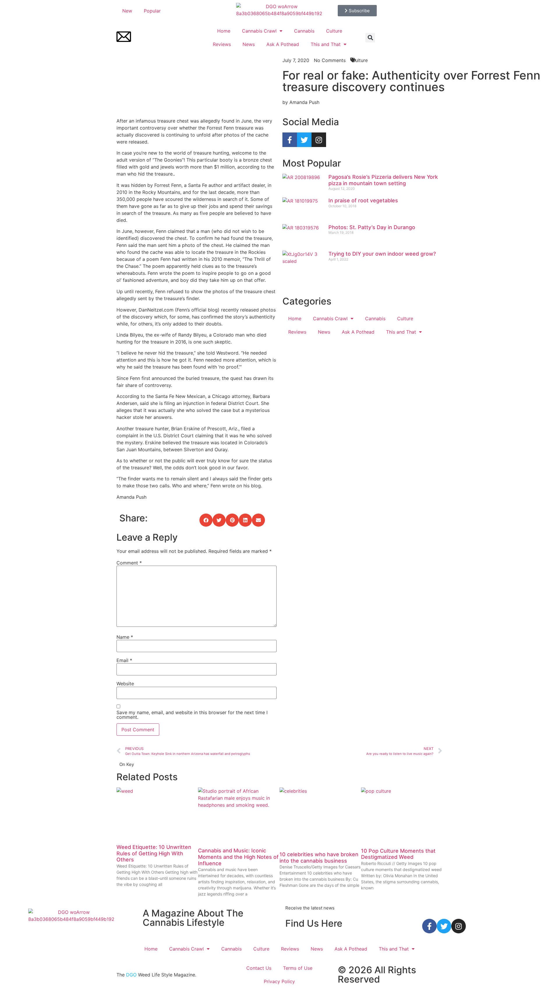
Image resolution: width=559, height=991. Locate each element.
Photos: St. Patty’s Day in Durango (371, 227)
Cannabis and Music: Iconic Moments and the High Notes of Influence (238, 856)
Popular (152, 11)
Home (223, 31)
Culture (334, 31)
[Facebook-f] (289, 139)
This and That (326, 44)
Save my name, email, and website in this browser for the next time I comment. (192, 714)
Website (125, 683)
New (127, 11)
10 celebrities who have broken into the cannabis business (319, 857)
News (249, 44)
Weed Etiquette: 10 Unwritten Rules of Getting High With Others (153, 853)
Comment (129, 562)
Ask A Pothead (282, 44)
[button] (370, 38)
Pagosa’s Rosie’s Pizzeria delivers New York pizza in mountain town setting (383, 180)
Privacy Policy (279, 981)
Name (124, 637)
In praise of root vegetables (363, 200)
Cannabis (304, 31)
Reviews (222, 44)
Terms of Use (297, 968)
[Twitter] (304, 139)
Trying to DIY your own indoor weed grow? (382, 254)
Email (124, 660)
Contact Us (258, 968)
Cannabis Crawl (259, 31)
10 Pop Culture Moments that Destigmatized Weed (398, 854)
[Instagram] (319, 139)
